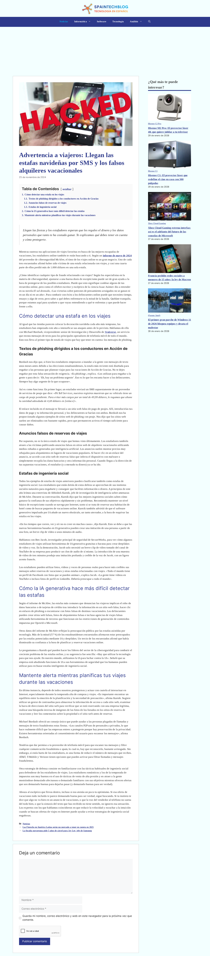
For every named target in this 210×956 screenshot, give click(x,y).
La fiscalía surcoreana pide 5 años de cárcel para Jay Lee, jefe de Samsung (57, 830)
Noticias (63, 21)
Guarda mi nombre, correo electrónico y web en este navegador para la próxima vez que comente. (77, 917)
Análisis (134, 21)
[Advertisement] (105, 49)
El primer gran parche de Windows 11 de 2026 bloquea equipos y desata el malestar (169, 323)
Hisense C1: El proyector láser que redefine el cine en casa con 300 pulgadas (168, 179)
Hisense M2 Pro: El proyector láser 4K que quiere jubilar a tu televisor (168, 130)
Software (101, 21)
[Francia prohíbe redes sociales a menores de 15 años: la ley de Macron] (169, 259)
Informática (80, 21)
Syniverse (110, 332)
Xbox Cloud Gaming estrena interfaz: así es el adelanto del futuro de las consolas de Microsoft (169, 231)
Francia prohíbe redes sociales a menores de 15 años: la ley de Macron (169, 277)
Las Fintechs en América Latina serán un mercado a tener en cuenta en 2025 (58, 827)
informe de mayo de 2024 (117, 255)
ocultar (67, 189)
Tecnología (118, 21)
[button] (149, 22)
